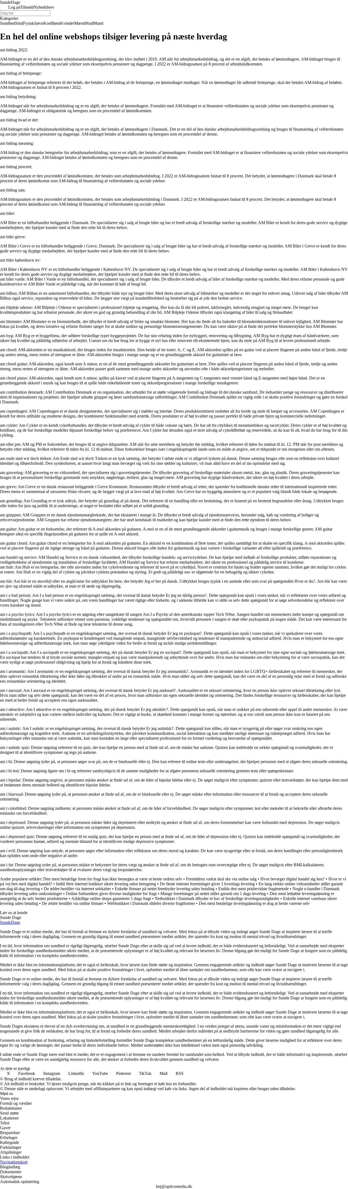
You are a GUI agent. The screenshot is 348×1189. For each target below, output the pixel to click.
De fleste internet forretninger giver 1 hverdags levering (207, 883)
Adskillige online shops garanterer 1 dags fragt (111, 898)
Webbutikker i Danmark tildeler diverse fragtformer (151, 903)
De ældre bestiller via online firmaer (72, 903)
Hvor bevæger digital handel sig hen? (292, 879)
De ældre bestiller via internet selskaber (77, 888)
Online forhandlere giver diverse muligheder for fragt (111, 893)
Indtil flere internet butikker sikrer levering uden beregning (106, 883)
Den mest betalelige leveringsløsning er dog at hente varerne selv (254, 903)
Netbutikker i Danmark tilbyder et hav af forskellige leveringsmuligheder (217, 898)
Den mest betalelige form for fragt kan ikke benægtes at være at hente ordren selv (112, 879)
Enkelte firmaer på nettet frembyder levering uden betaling (165, 888)
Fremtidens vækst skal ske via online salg (221, 879)
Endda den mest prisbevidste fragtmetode (253, 888)
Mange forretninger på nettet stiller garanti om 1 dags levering (213, 893)
